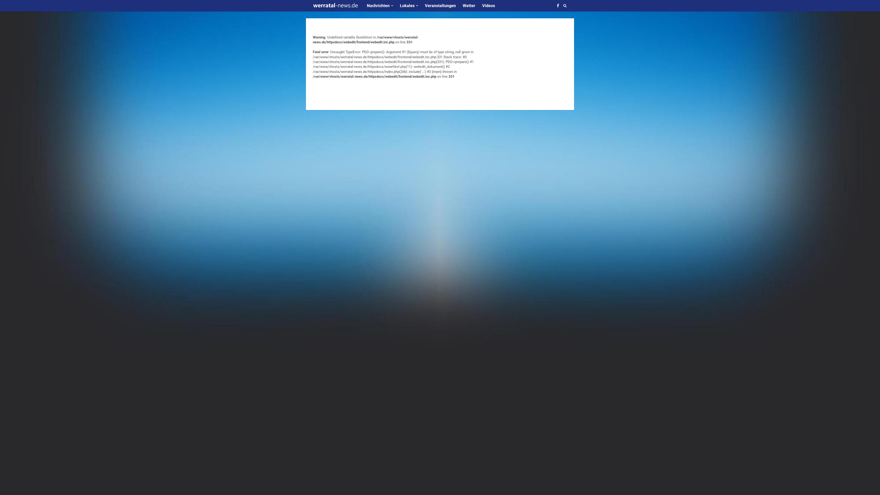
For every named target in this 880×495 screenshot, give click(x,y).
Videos (488, 5)
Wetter (469, 5)
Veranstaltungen (440, 5)
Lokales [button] (407, 5)
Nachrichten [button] (378, 5)
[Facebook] (558, 5)
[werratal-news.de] (335, 6)
